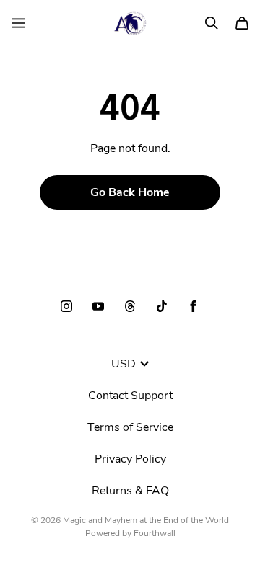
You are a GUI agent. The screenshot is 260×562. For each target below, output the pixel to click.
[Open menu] (18, 23)
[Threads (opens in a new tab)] (130, 306)
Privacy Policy (130, 459)
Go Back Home (130, 192)
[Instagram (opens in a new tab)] (66, 306)
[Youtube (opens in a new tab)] (98, 306)
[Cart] (241, 23)
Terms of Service (130, 427)
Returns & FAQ (130, 491)
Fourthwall (155, 533)
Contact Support (130, 395)
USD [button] (123, 364)
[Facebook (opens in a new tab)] (193, 306)
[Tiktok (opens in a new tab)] (162, 306)
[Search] (211, 23)
